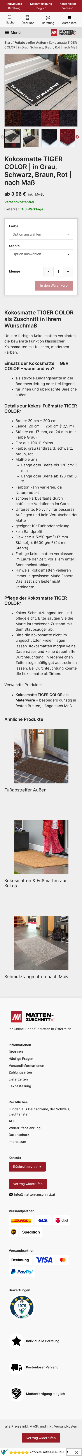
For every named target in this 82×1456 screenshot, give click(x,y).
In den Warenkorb (54, 285)
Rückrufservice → (27, 1167)
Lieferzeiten (18, 1079)
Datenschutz (19, 1135)
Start (8, 42)
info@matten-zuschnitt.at (34, 1194)
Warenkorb (69, 23)
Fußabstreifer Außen (30, 42)
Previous (2, 138)
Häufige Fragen (21, 1059)
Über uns (28, 23)
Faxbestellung (20, 1086)
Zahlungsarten (20, 1072)
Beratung (48, 23)
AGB (12, 1121)
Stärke (14, 246)
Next (77, 138)
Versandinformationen (26, 1066)
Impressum (17, 1142)
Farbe (13, 226)
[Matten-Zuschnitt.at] (64, 32)
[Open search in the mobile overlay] (10, 17)
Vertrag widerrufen (28, 1184)
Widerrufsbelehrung (24, 1128)
